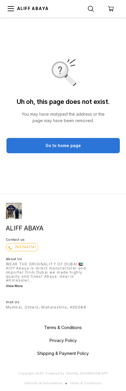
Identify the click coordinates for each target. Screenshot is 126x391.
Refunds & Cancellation (43, 383)
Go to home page (63, 145)
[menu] (11, 9)
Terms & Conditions (86, 383)
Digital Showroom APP (87, 373)
